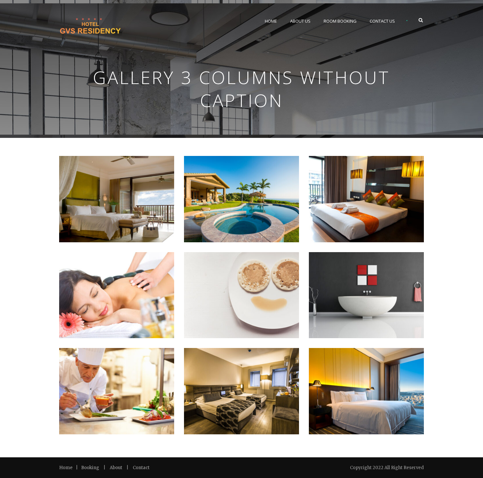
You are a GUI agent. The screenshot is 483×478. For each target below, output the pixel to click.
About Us (300, 21)
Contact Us (382, 21)
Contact (141, 467)
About (116, 467)
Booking (90, 467)
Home (271, 21)
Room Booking (340, 21)
